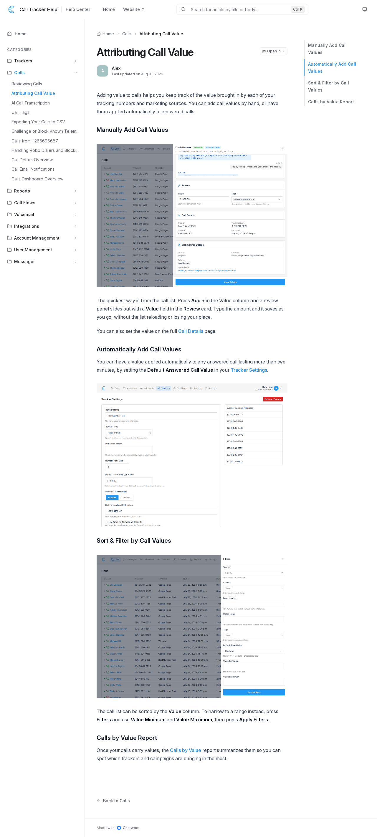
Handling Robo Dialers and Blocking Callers (46, 150)
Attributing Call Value (33, 93)
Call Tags (20, 112)
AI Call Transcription (30, 102)
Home (109, 9)
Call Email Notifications (32, 169)
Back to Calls (116, 800)
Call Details (190, 331)
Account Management (36, 237)
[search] (238, 9)
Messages (25, 261)
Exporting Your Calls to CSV (38, 121)
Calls (19, 72)
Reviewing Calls (26, 83)
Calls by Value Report (331, 101)
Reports (22, 190)
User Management (33, 249)
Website (131, 9)
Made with (118, 828)
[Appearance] (364, 9)
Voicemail (24, 214)
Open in (274, 51)
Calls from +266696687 (34, 140)
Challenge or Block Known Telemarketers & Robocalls (46, 131)
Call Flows (24, 202)
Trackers (23, 60)
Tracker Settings (249, 370)
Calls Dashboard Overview (37, 178)
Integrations (26, 226)
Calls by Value (185, 750)
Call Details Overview (32, 159)
